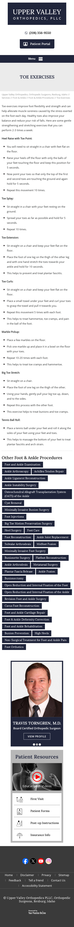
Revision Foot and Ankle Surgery (25, 599)
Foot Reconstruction (18, 537)
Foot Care (33, 530)
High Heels (42, 633)
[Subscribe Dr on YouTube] (41, 861)
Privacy (46, 875)
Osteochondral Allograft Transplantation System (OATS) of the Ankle (35, 494)
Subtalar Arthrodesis (18, 544)
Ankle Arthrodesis (16, 564)
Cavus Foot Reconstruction (22, 605)
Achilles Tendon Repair (49, 471)
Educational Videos (37, 786)
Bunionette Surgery (17, 557)
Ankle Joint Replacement (52, 537)
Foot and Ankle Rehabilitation (23, 626)
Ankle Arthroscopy (16, 471)
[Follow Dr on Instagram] (49, 861)
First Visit (37, 799)
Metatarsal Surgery (45, 564)
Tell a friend (36, 880)
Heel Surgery (13, 530)
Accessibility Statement (37, 886)
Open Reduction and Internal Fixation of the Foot (36, 585)
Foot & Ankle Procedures (41, 97)
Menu (31, 58)
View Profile (37, 736)
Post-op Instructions (44, 823)
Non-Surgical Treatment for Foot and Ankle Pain (36, 640)
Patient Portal (40, 44)
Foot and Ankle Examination (22, 464)
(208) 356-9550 (40, 33)
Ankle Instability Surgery (20, 485)
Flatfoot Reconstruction (51, 557)
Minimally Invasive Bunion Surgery (27, 509)
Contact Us (58, 880)
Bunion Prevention (17, 633)
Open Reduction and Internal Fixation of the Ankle (37, 592)
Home (9, 875)
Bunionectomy (14, 578)
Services (6, 97)
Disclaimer (27, 875)
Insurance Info (40, 835)
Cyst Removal (13, 503)
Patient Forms (40, 811)
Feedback (15, 880)
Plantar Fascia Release (19, 571)
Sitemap (64, 875)
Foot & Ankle (19, 97)
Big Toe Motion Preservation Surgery (28, 523)
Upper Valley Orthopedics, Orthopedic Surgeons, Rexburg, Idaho (34, 94)
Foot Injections (14, 516)
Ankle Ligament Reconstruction (25, 478)
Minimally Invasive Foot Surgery (25, 551)
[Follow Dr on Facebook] (25, 861)
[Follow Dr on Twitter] (33, 861)
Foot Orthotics (14, 647)
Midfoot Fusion (46, 544)
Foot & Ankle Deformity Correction (27, 619)
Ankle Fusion (47, 571)
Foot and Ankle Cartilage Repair (25, 612)
